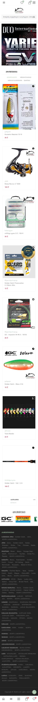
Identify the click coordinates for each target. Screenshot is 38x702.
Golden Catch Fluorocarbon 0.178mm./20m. (14, 284)
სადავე (20, 596)
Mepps (17, 573)
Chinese (26, 545)
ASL (32, 582)
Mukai (13, 551)
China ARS (26, 573)
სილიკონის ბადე (10, 656)
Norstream (6, 565)
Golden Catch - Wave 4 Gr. (14, 384)
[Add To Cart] (34, 94)
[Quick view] (34, 87)
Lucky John (28, 579)
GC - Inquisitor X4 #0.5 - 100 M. (16, 335)
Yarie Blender (9, 434)
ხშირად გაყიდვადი (15, 80)
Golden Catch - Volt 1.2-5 (13, 483)
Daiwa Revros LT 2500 (12, 184)
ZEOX (13, 579)
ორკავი (5, 618)
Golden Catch (20, 537)
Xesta (19, 588)
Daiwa (28, 543)
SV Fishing (19, 562)
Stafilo (16, 692)
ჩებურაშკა (13, 602)
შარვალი (13, 678)
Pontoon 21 (13, 554)
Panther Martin (15, 571)
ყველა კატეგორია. (10, 539)
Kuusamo (16, 565)
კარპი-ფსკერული (28, 607)
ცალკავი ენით (25, 613)
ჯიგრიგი (16, 604)
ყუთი (14, 627)
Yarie (25, 571)
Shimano (5, 545)
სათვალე (13, 675)
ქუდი (20, 675)
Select (4, 582)
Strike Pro (31, 554)
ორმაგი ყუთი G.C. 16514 (14, 233)
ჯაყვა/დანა (23, 669)
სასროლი (6, 661)
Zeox (9, 543)
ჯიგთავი (7, 604)
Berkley (12, 592)
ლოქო (22, 618)
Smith (4, 554)
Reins (20, 579)
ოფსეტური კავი (23, 615)
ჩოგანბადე (12, 654)
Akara (19, 551)
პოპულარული (12, 77)
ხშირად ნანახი (25, 77)
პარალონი (7, 667)
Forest (11, 562)
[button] (16, 63)
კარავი (14, 669)
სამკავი (14, 618)
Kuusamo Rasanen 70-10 (13, 134)
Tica (19, 545)
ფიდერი (15, 607)
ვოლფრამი (27, 604)
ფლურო (29, 596)
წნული (10, 599)
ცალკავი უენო (8, 615)
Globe (13, 545)
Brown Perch (24, 582)
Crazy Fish (13, 582)
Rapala (5, 556)
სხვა (29, 537)
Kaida (33, 545)
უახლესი (27, 80)
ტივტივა (6, 607)
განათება (29, 664)
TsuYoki (22, 554)
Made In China (26, 565)
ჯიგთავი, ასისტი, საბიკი (12, 590)
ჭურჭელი (17, 667)
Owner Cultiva (29, 590)
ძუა (4, 599)
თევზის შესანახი (22, 659)
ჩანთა (21, 627)
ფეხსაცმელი (25, 678)
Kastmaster (21, 560)
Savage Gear (28, 551)
